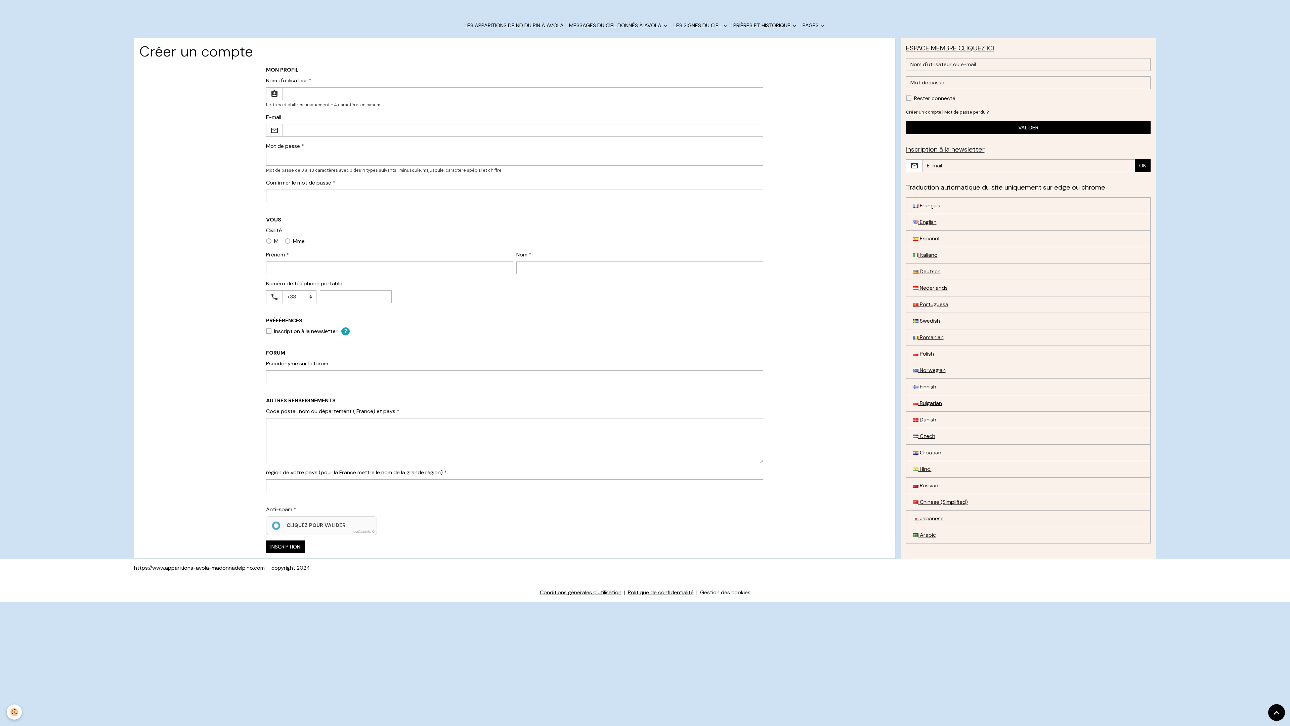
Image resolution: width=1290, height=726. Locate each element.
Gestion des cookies (725, 592)
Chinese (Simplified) (943, 502)
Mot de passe (283, 146)
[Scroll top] (1276, 712)
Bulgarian (930, 403)
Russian (928, 485)
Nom (521, 254)
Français (929, 205)
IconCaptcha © (364, 532)
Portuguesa (933, 304)
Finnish (927, 386)
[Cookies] (14, 712)
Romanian (931, 337)
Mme (299, 241)
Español (928, 238)
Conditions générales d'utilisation (580, 592)
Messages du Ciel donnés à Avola (616, 25)
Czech (926, 436)
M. (277, 241)
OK (1142, 165)
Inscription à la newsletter (306, 331)
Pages (811, 25)
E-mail (273, 117)
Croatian (929, 452)
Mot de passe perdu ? (966, 112)
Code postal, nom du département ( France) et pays (330, 411)
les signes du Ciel (698, 25)
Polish (926, 353)
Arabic (927, 534)
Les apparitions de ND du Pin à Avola (514, 25)
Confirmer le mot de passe (298, 182)
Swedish (929, 320)
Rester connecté (934, 98)
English (927, 222)
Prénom (275, 254)
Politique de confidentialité (661, 592)
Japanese (931, 518)
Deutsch (929, 271)
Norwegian (932, 370)
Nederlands (933, 287)
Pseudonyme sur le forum (297, 363)
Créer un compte (923, 112)
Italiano (928, 254)
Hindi (925, 469)
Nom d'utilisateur (286, 80)
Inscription (285, 546)
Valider (1028, 127)
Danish (927, 419)
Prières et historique (762, 25)
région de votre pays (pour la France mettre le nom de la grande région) (354, 472)
